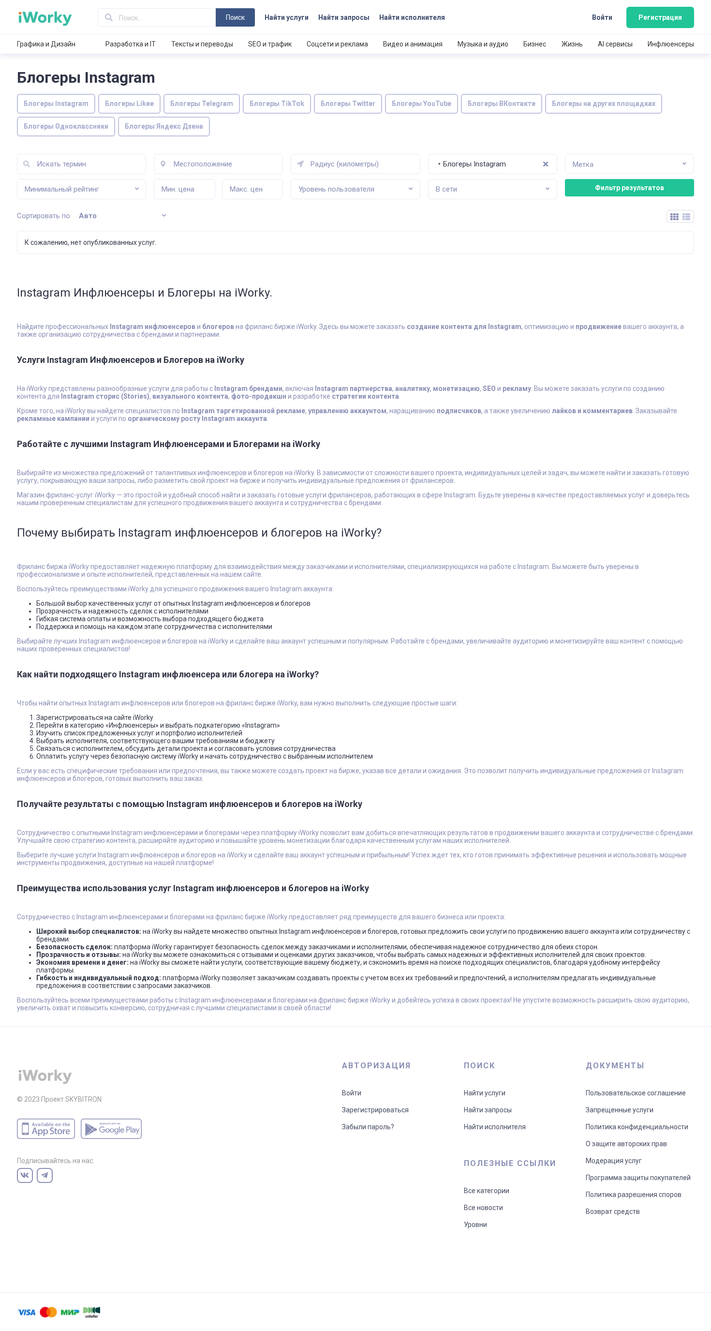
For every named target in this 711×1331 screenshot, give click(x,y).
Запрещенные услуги (619, 1110)
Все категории (486, 1191)
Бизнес (534, 44)
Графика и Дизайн (46, 44)
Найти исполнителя (412, 17)
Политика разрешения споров (633, 1194)
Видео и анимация (413, 44)
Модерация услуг (614, 1161)
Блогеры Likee (129, 103)
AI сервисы (615, 44)
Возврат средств (613, 1211)
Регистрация (660, 17)
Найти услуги (287, 17)
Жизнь (572, 44)
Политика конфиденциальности (637, 1127)
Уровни (475, 1224)
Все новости (483, 1207)
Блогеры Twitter (348, 103)
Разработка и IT (130, 44)
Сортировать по (43, 215)
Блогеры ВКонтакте (501, 103)
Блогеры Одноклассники (66, 126)
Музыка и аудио (483, 44)
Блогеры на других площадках (603, 103)
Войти (602, 17)
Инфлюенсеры (671, 44)
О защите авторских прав (626, 1144)
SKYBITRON (83, 1099)
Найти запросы (344, 17)
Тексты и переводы (202, 44)
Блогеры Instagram (56, 103)
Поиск (235, 17)
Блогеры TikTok (277, 103)
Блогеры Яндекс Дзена (164, 126)
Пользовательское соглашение (636, 1093)
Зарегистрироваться (375, 1110)
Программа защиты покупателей (638, 1177)
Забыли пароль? (368, 1127)
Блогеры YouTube (421, 103)
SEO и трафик (270, 44)
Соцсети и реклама (337, 44)
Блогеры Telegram (201, 103)
